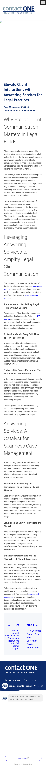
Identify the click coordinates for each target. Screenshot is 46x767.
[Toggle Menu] (43, 2)
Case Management (13, 107)
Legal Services (27, 110)
